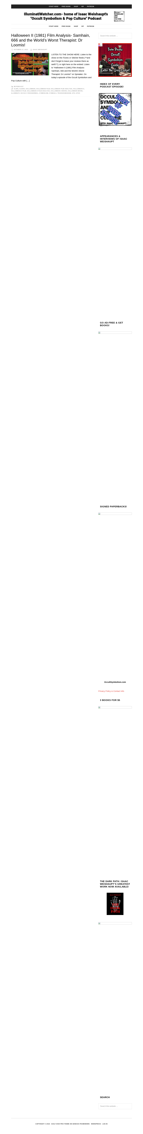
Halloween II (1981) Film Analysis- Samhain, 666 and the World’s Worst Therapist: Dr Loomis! (50, 40)
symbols (53, 93)
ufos (78, 93)
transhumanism (64, 93)
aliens (22, 89)
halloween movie (75, 91)
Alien (16, 89)
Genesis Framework (81, 1124)
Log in (105, 1124)
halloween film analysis (61, 89)
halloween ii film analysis (38, 91)
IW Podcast (18, 86)
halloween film (43, 89)
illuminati (15, 93)
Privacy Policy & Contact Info (111, 691)
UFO (73, 93)
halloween (30, 89)
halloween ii (78, 89)
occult (24, 93)
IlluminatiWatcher (71, 16)
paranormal (32, 93)
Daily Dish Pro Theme (60, 1124)
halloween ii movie (59, 91)
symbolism (43, 93)
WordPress (96, 1124)
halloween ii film (18, 91)
